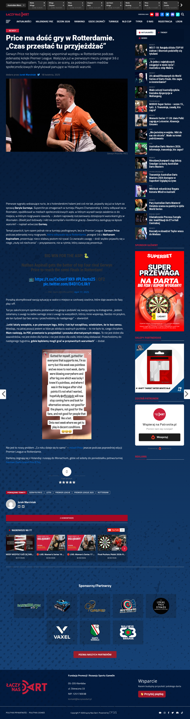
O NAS (150, 21)
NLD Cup (126, 21)
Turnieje (114, 21)
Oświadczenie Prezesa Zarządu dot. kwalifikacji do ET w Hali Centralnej (165, 220)
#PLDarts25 (85, 279)
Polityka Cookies (37, 712)
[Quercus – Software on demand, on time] (114, 712)
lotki (48, 492)
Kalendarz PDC (44, 21)
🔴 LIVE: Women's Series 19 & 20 (51, 554)
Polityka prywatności (16, 712)
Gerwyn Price (35, 492)
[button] (9, 548)
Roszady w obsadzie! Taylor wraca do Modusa (166, 233)
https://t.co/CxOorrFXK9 (55, 279)
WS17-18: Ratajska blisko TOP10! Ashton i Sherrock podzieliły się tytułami (166, 50)
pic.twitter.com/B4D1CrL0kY (66, 283)
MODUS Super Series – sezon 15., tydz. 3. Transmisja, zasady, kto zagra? (166, 107)
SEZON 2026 (63, 21)
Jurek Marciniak (28, 74)
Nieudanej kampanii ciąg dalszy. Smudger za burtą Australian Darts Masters (165, 163)
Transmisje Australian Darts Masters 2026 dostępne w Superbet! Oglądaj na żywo (163, 177)
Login (179, 21)
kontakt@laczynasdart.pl (80, 699)
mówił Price (76, 447)
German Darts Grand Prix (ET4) (23, 462)
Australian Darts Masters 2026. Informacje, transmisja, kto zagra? (166, 148)
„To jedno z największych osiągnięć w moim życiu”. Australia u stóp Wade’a (162, 64)
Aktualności (24, 21)
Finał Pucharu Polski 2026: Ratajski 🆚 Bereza (112, 554)
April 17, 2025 (81, 292)
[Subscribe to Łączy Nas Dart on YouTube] (116, 530)
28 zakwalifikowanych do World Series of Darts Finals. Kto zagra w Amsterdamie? (165, 78)
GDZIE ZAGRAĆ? (96, 21)
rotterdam (103, 492)
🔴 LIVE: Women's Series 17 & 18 (81, 554)
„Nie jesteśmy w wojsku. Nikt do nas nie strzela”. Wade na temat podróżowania (165, 135)
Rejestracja (165, 21)
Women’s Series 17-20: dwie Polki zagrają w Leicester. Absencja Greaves (166, 121)
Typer (139, 21)
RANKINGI (79, 21)
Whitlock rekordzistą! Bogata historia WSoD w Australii (164, 190)
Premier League (62, 492)
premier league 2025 (84, 492)
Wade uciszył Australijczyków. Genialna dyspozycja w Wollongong (164, 92)
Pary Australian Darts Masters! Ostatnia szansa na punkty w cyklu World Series (166, 205)
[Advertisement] (67, 179)
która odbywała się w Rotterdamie (66, 234)
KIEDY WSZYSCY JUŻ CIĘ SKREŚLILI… (20, 554)
